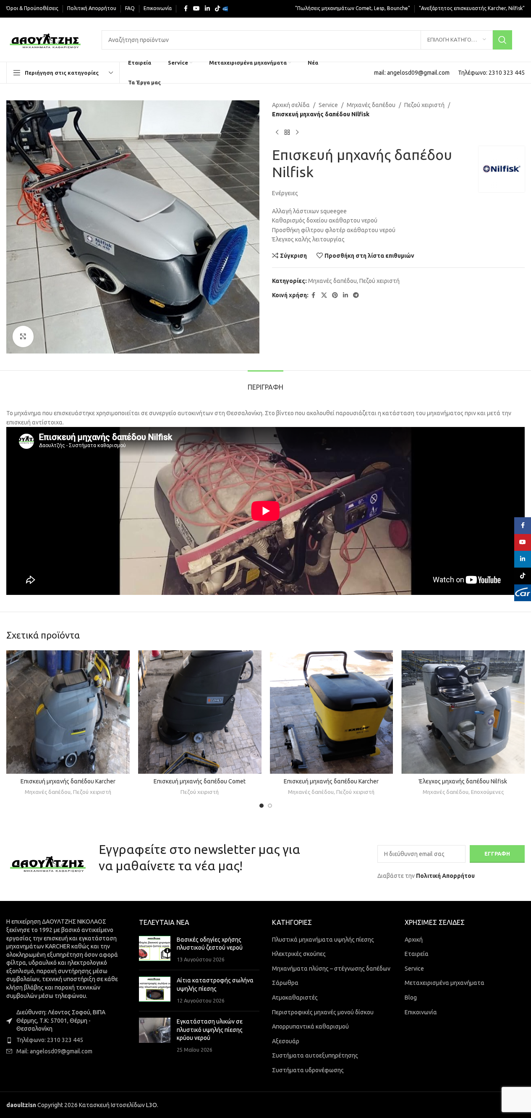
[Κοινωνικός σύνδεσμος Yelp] (227, 8)
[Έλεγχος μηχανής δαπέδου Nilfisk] (463, 712)
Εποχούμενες (487, 792)
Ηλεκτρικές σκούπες (299, 953)
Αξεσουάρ (285, 1041)
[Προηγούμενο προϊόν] (277, 133)
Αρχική (414, 939)
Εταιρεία (417, 953)
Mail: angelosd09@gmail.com (54, 1051)
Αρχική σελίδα (291, 105)
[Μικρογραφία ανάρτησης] (154, 950)
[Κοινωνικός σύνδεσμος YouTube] (196, 8)
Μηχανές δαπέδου (371, 105)
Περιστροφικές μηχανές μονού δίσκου (323, 1012)
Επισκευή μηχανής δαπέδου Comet (200, 781)
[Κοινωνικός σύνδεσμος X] (324, 295)
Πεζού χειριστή (424, 105)
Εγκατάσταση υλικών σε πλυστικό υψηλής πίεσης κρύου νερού (210, 1029)
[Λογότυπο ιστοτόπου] (45, 39)
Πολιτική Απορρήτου (445, 875)
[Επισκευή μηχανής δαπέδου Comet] (200, 712)
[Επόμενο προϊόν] (297, 133)
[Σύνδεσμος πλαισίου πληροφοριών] (412, 72)
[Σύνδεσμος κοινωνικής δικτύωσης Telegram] (356, 295)
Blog (411, 997)
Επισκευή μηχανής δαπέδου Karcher (68, 781)
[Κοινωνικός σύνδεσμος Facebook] (185, 8)
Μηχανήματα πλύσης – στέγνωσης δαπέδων (331, 968)
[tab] (265, 383)
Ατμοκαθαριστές (295, 997)
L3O (151, 1105)
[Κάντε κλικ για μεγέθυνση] (23, 336)
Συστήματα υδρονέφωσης (308, 1070)
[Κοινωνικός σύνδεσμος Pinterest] (335, 295)
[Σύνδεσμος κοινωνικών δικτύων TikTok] (217, 8)
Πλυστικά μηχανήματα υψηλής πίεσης (323, 939)
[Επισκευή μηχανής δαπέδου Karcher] (68, 712)
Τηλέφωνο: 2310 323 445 (49, 1040)
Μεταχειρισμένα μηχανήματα (444, 982)
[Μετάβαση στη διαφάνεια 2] (270, 806)
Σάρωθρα (285, 982)
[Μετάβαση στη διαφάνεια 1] (261, 806)
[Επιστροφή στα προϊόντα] (287, 133)
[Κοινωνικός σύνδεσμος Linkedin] (207, 8)
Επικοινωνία (421, 1012)
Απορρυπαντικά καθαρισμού (310, 1026)
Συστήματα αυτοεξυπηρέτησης (315, 1055)
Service (328, 105)
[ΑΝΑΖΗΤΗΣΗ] (502, 40)
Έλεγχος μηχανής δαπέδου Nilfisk (463, 781)
